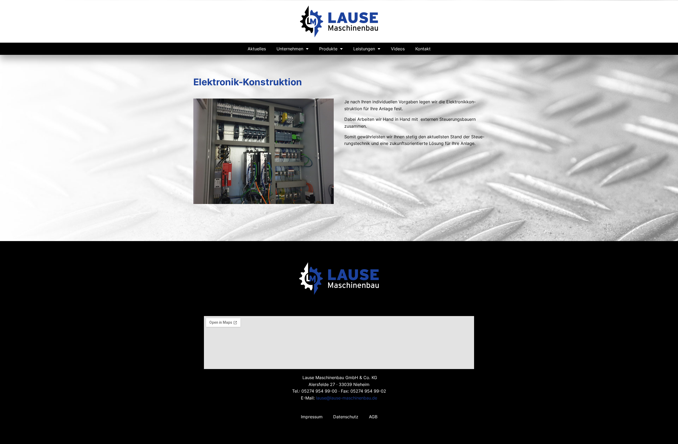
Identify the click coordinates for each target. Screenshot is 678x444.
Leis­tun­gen (364, 48)
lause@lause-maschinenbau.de (346, 398)
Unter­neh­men (289, 48)
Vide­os (398, 48)
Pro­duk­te (328, 48)
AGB (373, 416)
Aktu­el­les (257, 48)
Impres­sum (312, 416)
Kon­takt (423, 48)
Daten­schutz (345, 416)
